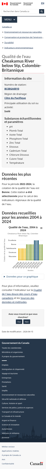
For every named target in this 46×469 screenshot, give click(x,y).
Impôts (5, 390)
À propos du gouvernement (13, 356)
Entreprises (6, 378)
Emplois (5, 365)
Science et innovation (10, 425)
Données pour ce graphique (22, 276)
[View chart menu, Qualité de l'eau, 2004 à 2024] (41, 228)
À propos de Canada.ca (11, 455)
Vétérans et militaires (10, 433)
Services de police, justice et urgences (17, 407)
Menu (10, 19)
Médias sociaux (8, 446)
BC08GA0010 (11, 88)
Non (27, 322)
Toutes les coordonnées (11, 348)
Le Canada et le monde (11, 416)
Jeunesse (5, 437)
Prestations (6, 382)
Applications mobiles (10, 451)
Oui (19, 322)
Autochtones (7, 429)
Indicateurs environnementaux (18, 47)
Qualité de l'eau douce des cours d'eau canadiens (22, 294)
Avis (3, 459)
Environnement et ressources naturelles (23, 32)
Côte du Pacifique (15, 98)
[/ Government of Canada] (17, 3)
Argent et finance (9, 420)
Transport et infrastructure (13, 412)
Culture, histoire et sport (12, 403)
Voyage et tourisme (10, 373)
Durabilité (9, 42)
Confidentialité (8, 464)
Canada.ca (7, 26)
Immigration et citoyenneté (13, 369)
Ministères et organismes (12, 352)
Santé (4, 386)
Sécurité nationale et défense (14, 399)
